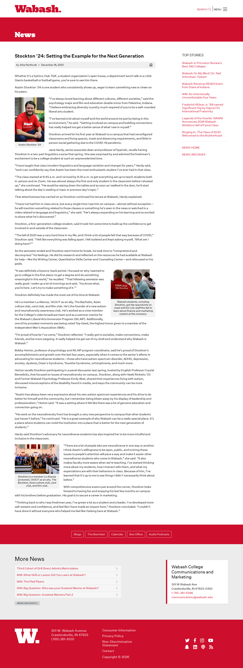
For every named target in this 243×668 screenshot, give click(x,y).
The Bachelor (96, 534)
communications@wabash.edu (192, 597)
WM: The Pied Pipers (30, 581)
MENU (217, 9)
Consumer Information (119, 630)
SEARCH (202, 9)
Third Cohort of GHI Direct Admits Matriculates (47, 568)
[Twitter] (187, 640)
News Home (191, 147)
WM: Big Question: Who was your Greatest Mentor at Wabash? (58, 588)
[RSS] (211, 647)
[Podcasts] (203, 647)
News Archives (194, 154)
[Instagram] (202, 640)
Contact (108, 651)
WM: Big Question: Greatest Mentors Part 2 (45, 594)
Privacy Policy (113, 636)
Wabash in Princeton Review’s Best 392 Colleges (202, 64)
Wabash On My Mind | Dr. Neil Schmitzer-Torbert (201, 75)
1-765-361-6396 (182, 593)
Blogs (77, 534)
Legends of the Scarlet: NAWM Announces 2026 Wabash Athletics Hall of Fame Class (202, 122)
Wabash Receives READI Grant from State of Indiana (202, 85)
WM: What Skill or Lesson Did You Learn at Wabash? (51, 575)
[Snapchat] (187, 647)
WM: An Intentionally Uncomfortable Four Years (199, 95)
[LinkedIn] (195, 647)
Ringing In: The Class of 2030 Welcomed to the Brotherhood (202, 133)
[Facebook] (195, 640)
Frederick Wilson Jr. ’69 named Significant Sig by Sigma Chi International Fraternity (202, 108)
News (25, 35)
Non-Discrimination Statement (117, 643)
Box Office (136, 534)
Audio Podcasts (159, 534)
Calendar (117, 534)
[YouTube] (210, 640)
